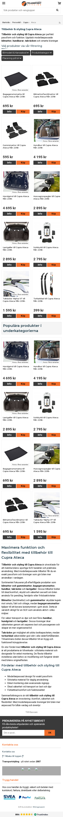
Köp (23, 111)
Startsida (6, 22)
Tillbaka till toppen (13, 756)
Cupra (25, 22)
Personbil (16, 22)
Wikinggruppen (39, 807)
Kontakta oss (8, 751)
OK (49, 732)
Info (9, 111)
